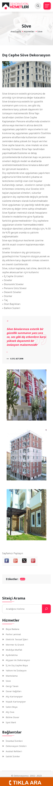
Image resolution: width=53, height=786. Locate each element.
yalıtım (22, 579)
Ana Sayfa (16, 31)
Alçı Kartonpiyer (14, 696)
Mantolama (12, 675)
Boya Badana (12, 629)
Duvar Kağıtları (13, 691)
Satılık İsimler (13, 756)
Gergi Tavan (12, 686)
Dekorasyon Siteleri (16, 746)
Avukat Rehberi (14, 751)
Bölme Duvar (12, 717)
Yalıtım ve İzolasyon (16, 670)
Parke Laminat (13, 634)
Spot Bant (11, 722)
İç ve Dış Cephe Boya (17, 665)
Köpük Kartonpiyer (16, 701)
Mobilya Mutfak (14, 649)
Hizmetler (29, 31)
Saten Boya (11, 707)
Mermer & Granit (15, 644)
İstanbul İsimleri (14, 741)
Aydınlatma (12, 655)
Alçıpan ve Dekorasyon (18, 660)
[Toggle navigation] (47, 5)
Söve (8, 681)
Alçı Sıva (10, 712)
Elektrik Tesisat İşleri (17, 639)
